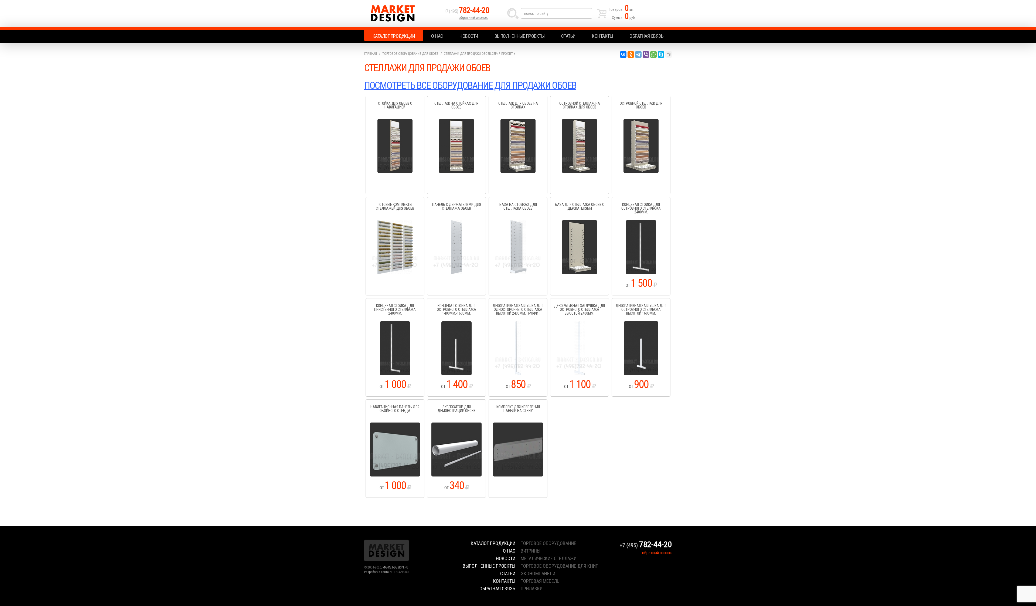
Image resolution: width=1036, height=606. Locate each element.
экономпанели (538, 573)
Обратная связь (646, 36)
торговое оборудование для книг (559, 566)
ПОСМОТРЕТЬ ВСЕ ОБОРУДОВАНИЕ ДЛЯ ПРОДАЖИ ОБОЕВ (470, 85)
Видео (395, 151)
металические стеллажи (549, 558)
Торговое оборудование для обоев (410, 54)
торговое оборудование (548, 543)
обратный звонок (473, 17)
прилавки (532, 588)
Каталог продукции (394, 36)
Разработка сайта (376, 572)
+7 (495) (466, 11)
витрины (530, 551)
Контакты (602, 36)
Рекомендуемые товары (395, 141)
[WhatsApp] (653, 54)
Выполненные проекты (520, 36)
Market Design (402, 13)
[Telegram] (638, 54)
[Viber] (646, 54)
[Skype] (661, 54)
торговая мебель (540, 581)
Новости (468, 36)
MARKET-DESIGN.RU (395, 567)
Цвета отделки (395, 132)
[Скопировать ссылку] (668, 54)
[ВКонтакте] (623, 54)
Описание (395, 123)
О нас (437, 36)
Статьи (568, 36)
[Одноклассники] (631, 54)
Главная (370, 54)
